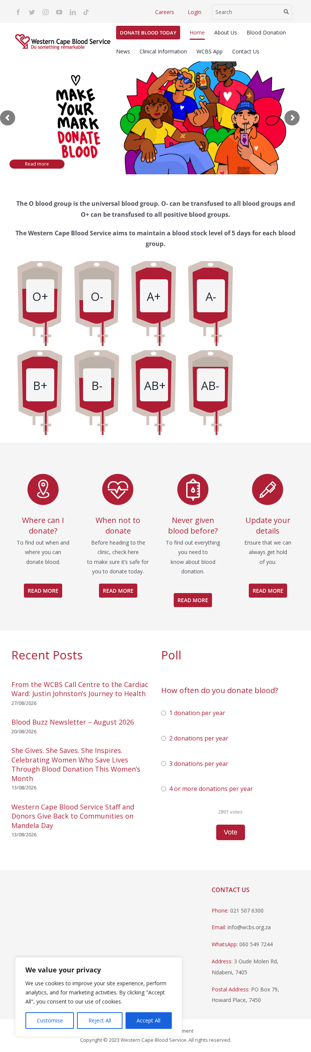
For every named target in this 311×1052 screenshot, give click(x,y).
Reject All (99, 1020)
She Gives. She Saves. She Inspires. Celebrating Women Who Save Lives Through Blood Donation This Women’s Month (75, 764)
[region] (98, 997)
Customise (50, 1020)
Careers (164, 12)
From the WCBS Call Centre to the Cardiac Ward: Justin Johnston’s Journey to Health (79, 689)
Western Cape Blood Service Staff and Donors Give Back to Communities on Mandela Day (72, 816)
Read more (37, 164)
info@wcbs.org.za (249, 927)
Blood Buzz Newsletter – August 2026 (72, 721)
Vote (230, 832)
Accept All (148, 1020)
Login (194, 12)
